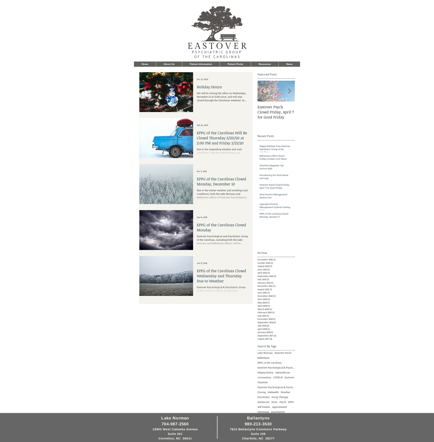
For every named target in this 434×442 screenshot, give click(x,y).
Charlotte (263, 382)
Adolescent (263, 401)
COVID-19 (278, 377)
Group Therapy (280, 397)
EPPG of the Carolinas (270, 362)
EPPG (291, 401)
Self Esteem (264, 406)
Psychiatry (264, 397)
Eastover (289, 377)
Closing (262, 392)
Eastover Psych (283, 352)
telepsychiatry (265, 372)
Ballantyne (263, 357)
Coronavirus (264, 377)
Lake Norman (265, 352)
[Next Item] (289, 91)
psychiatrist (278, 411)
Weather (285, 392)
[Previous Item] (262, 91)
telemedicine (282, 372)
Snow (274, 401)
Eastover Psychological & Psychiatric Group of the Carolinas (276, 387)
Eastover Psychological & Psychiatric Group (276, 367)
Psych (283, 401)
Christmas (263, 411)
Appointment (279, 406)
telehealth (273, 392)
